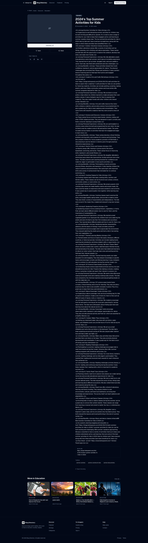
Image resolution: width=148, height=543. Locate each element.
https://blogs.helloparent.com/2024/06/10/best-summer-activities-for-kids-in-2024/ (87, 452)
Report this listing (81, 469)
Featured (59, 3)
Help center (106, 525)
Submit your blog (120, 3)
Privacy (119, 538)
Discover (52, 3)
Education (47, 10)
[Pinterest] (41, 59)
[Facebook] (34, 59)
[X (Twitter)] (30, 59)
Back (30, 10)
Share (62, 50)
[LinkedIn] (37, 59)
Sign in (110, 3)
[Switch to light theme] (105, 2)
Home (34, 10)
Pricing (67, 3)
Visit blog (48, 45)
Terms (124, 538)
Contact (105, 528)
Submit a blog (79, 525)
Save (39, 50)
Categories (52, 530)
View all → (118, 479)
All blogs (51, 528)
